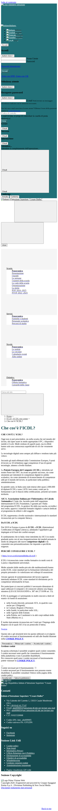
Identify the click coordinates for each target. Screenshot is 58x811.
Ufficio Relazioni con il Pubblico (20, 753)
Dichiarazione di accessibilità (18, 755)
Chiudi (4, 129)
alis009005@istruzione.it (34, 708)
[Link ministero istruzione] (13, 5)
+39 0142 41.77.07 (18, 705)
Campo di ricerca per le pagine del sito (17, 389)
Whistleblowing (13, 760)
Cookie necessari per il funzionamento (17, 668)
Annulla (5, 197)
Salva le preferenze (22, 678)
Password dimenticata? (11, 66)
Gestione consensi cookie (17, 763)
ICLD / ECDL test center (17, 419)
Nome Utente (32, 58)
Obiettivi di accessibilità (16, 758)
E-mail (29, 100)
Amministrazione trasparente (18, 765)
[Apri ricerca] (35, 211)
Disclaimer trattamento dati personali (16, 788)
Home (9, 416)
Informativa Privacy (14, 751)
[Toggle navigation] (22, 233)
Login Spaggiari (14, 111)
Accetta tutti (42, 644)
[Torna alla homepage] (29, 199)
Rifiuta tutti (23, 644)
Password (31, 61)
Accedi (5, 45)
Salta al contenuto (8, 2)
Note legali (11, 748)
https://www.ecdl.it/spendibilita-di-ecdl (18, 556)
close (4, 245)
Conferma (14, 197)
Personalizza (7, 644)
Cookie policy (12, 746)
